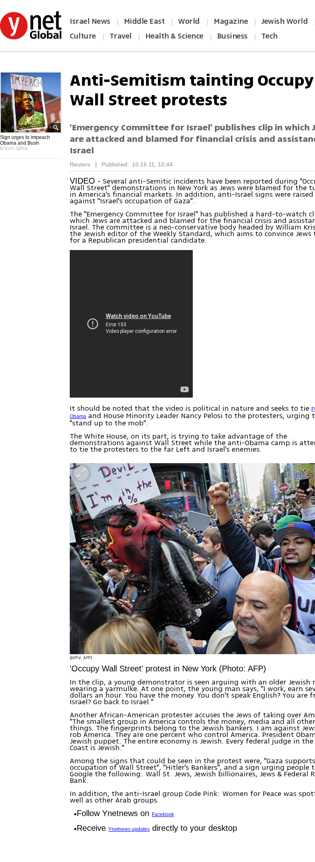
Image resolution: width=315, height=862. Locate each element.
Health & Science (174, 36)
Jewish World (284, 21)
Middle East (144, 21)
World (189, 21)
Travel (121, 36)
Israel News (90, 21)
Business (232, 36)
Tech (269, 36)
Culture (83, 36)
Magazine (231, 21)
